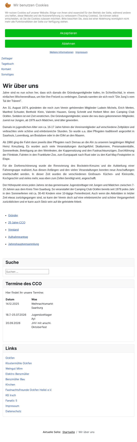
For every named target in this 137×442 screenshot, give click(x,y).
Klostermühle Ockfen (19, 363)
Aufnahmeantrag (18, 237)
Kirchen (10, 384)
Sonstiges (7, 74)
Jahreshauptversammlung (23, 244)
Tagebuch (7, 63)
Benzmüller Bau (15, 379)
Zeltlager (7, 58)
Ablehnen (68, 43)
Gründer (13, 215)
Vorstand (13, 229)
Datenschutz (13, 411)
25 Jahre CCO (16, 222)
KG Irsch (11, 395)
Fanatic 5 (11, 400)
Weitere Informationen (62, 52)
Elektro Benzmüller (17, 374)
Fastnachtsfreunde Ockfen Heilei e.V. (29, 390)
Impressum (12, 406)
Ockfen (10, 358)
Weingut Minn (14, 368)
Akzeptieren (68, 33)
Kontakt (6, 69)
